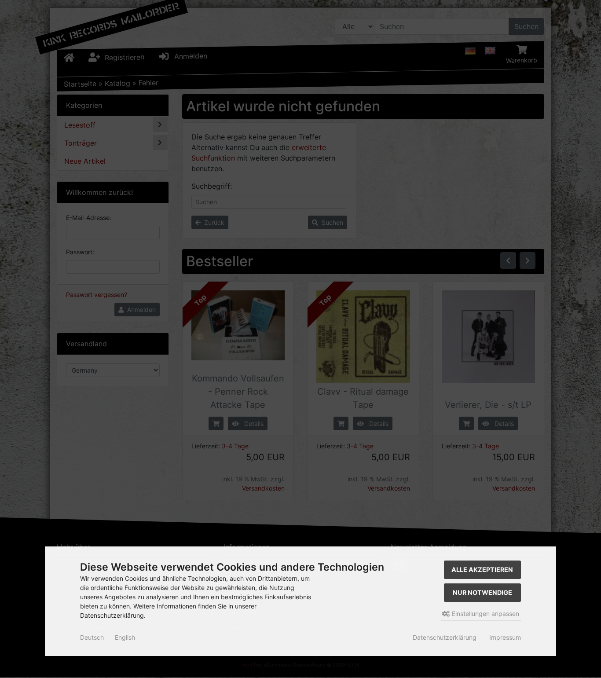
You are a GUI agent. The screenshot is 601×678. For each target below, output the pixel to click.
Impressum (505, 637)
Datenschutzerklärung (444, 637)
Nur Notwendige (482, 592)
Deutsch (92, 637)
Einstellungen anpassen (484, 613)
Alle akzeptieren (482, 569)
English (125, 637)
